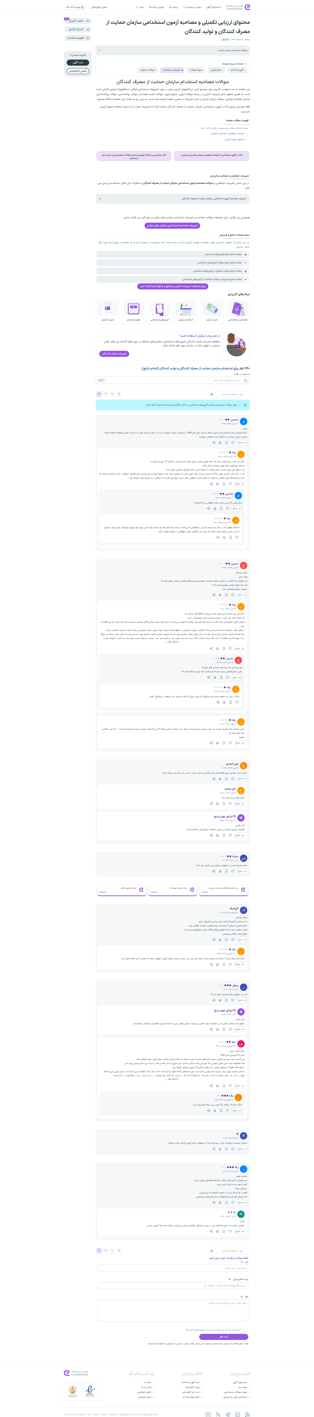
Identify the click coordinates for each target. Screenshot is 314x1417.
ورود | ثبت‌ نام (73, 7)
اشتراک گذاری (76, 29)
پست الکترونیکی (240, 1279)
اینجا (130, 107)
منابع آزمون (216, 70)
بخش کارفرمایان (99, 7)
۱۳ (99, 394)
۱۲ (106, 394)
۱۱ (112, 394)
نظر (246, 1296)
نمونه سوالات (196, 70)
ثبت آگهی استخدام (191, 1382)
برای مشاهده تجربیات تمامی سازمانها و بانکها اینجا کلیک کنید (173, 286)
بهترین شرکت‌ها (156, 7)
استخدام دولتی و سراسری (235, 1397)
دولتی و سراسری (193, 7)
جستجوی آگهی (213, 7)
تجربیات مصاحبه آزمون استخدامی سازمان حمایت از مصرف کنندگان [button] (214, 198)
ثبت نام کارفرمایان (191, 1392)
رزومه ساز (173, 7)
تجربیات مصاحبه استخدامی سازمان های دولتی (172, 226)
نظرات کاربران (74, 20)
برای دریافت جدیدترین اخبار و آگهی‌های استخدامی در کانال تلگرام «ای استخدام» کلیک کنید (191, 405)
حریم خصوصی (145, 1397)
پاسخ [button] (240, 442)
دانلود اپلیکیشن (144, 1392)
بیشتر (141, 7)
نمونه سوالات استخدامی (235, 1392)
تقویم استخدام (76, 38)
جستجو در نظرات (242, 374)
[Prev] (119, 394)
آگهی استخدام (237, 70)
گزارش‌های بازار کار (191, 1397)
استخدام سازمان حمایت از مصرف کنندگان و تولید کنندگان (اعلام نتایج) (187, 368)
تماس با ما (146, 1387)
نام (246, 1262)
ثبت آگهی (78, 62)
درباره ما (148, 1382)
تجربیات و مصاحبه (172, 70)
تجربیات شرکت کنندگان (114, 354)
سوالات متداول (147, 70)
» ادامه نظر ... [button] (171, 642)
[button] (225, 39)
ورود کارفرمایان (192, 1387)
